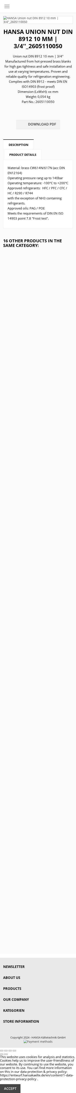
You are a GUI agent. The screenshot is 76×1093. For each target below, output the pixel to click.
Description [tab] (18, 145)
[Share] (6, 1050)
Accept (10, 1088)
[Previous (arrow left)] (1, 1054)
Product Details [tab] (22, 155)
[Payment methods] (38, 1041)
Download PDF (38, 124)
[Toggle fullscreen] (10, 1050)
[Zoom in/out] (14, 1050)
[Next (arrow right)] (6, 1054)
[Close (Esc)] (1, 1050)
